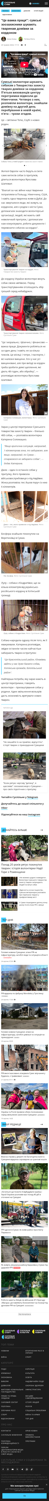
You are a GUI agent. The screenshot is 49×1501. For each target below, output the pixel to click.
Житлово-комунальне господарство (12, 1390)
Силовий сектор (9, 1402)
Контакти (6, 1431)
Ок (24, 1496)
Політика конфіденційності (10, 1442)
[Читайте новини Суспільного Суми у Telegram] (22, 1469)
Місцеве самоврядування (34, 1397)
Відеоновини (7, 14)
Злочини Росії (8, 1410)
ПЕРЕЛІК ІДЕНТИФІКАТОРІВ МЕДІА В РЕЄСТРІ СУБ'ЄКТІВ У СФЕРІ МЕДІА (12, 1450)
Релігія (28, 1406)
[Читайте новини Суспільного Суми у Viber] (17, 1469)
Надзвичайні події (34, 1381)
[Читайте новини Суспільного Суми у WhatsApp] (27, 1469)
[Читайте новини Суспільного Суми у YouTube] (13, 1469)
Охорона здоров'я (34, 1385)
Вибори (5, 1381)
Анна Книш (11, 39)
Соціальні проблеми (35, 1410)
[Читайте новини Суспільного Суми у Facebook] (3, 1469)
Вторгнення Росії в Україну (34, 1352)
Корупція (29, 1369)
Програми (30, 1441)
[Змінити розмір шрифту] (45, 45)
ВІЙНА (4, 1357)
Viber (4, 807)
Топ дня (29, 1418)
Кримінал (6, 1373)
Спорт (4, 1414)
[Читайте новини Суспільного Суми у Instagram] (8, 1469)
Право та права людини (8, 1397)
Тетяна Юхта (29, 39)
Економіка (6, 1377)
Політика (5, 1406)
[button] (2, 145)
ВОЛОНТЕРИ (16, 11)
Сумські (6, 82)
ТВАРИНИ (5, 11)
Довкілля (27, 11)
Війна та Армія (32, 1414)
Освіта (28, 1377)
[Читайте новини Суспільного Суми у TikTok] (32, 1469)
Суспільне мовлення (11, 1435)
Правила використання (32, 1436)
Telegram (32, 797)
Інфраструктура (33, 1389)
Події (3, 1369)
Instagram (34, 814)
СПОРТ (28, 1357)
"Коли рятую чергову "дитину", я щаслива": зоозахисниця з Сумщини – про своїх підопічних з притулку (22, 786)
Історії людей (38, 11)
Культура (30, 1373)
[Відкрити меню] (47, 3)
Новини (5, 1351)
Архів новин (31, 1431)
